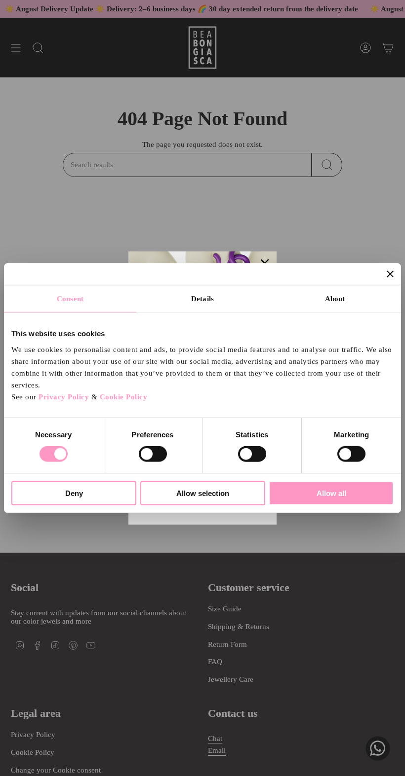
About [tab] (335, 299)
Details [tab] (202, 299)
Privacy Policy (64, 396)
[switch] (153, 454)
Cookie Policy (124, 396)
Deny (74, 493)
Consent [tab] (70, 299)
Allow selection (202, 493)
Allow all (331, 493)
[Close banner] (390, 274)
